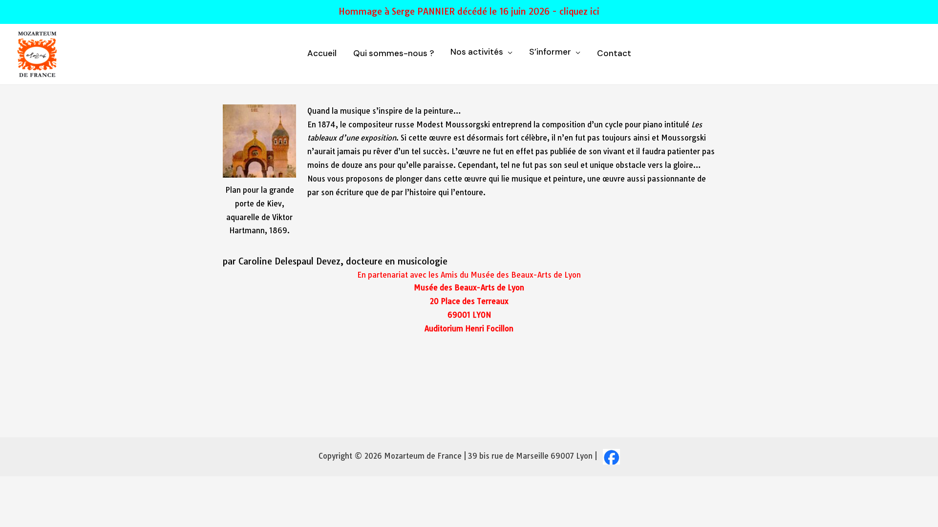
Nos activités (476, 53)
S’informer (550, 53)
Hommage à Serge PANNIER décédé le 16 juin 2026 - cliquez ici (469, 11)
